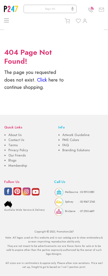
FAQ (65, 145)
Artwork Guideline (76, 135)
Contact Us (16, 140)
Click (42, 79)
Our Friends (17, 155)
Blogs (12, 160)
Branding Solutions (76, 150)
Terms (13, 145)
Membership (17, 165)
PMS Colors (70, 140)
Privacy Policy (18, 150)
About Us (14, 135)
